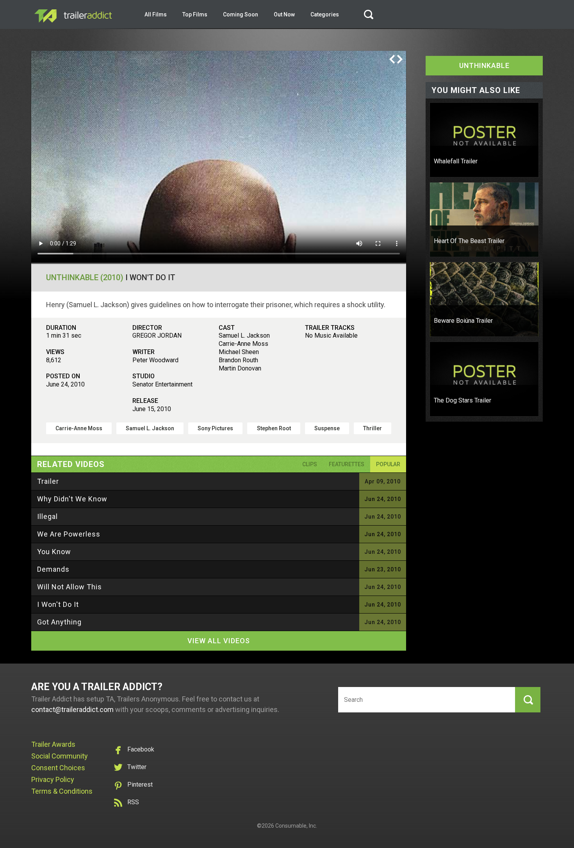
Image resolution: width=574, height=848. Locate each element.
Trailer (48, 481)
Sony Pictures (215, 428)
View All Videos (218, 641)
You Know (54, 551)
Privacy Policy (52, 779)
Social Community (59, 756)
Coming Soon (240, 14)
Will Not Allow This (69, 587)
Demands (53, 569)
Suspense (327, 428)
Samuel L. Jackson (150, 428)
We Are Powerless (68, 534)
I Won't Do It (58, 604)
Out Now (284, 14)
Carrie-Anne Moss (78, 428)
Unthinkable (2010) (84, 277)
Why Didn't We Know (72, 499)
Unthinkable (484, 65)
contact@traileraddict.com (72, 709)
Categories (324, 14)
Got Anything (59, 622)
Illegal (47, 516)
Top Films (194, 14)
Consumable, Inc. (296, 826)
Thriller (372, 428)
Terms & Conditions (62, 791)
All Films (155, 14)
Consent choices (58, 768)
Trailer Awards (53, 744)
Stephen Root (274, 428)
